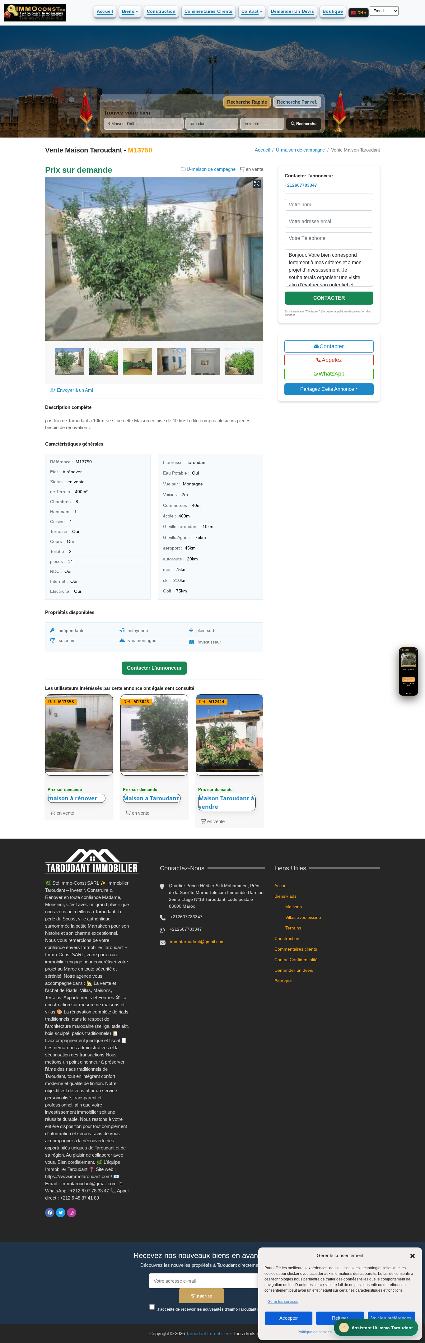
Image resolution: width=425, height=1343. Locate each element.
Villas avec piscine (303, 917)
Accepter (288, 1318)
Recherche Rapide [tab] (247, 102)
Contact (250, 11)
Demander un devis (292, 11)
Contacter (332, 346)
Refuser (340, 1318)
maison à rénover (72, 798)
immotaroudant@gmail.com (197, 941)
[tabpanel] (212, 120)
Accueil (105, 11)
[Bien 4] (410, 693)
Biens (128, 11)
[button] (412, 1255)
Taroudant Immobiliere (208, 1333)
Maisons (293, 906)
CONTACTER (329, 298)
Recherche (305, 123)
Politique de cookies (314, 1332)
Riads (291, 896)
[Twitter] (60, 1212)
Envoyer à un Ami (74, 390)
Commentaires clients (208, 11)
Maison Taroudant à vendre (226, 802)
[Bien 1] (406, 693)
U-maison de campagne (300, 149)
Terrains (293, 927)
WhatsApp (331, 374)
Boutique (333, 11)
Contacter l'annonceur (154, 668)
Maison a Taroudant (151, 798)
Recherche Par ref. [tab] (297, 102)
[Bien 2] (407, 693)
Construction (161, 11)
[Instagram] (71, 1212)
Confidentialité (304, 959)
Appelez (332, 360)
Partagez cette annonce (327, 389)
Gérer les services (283, 1301)
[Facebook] (49, 1212)
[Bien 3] (409, 693)
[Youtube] (82, 1212)
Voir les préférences (391, 1318)
